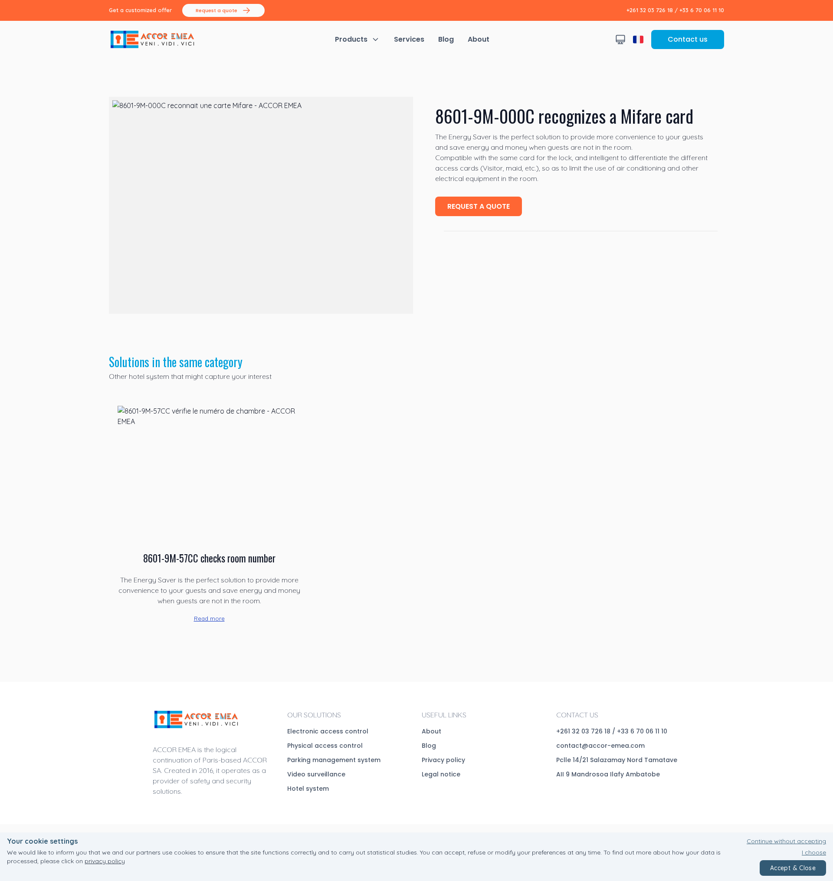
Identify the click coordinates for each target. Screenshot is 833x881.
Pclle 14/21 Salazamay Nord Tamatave (616, 760)
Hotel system (308, 788)
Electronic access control (327, 731)
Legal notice (441, 774)
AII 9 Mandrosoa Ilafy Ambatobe (608, 774)
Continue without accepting (786, 841)
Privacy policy (443, 760)
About (478, 39)
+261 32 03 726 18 (649, 10)
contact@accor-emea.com (600, 745)
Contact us (688, 39)
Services (409, 39)
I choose (814, 852)
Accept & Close (793, 868)
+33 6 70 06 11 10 (701, 10)
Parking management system (333, 760)
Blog (446, 39)
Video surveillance (316, 774)
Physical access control (325, 745)
